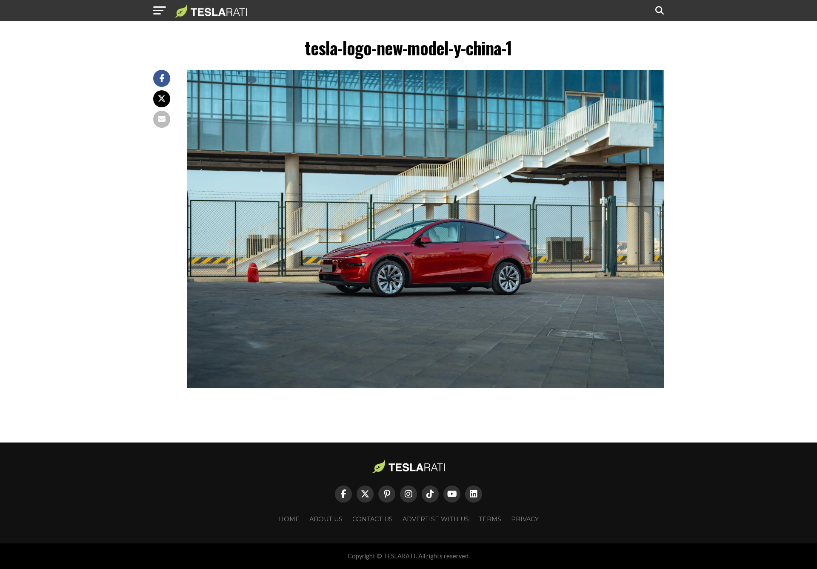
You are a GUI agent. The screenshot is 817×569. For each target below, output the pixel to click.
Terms (490, 519)
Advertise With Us (436, 519)
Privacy (525, 519)
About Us (326, 519)
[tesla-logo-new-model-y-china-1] (425, 386)
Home (289, 519)
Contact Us (372, 519)
